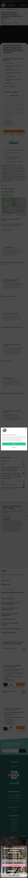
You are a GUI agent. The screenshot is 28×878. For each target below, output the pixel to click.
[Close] (25, 429)
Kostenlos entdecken (14, 865)
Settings (14, 447)
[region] (14, 439)
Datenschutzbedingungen (14, 875)
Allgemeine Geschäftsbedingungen (13, 874)
